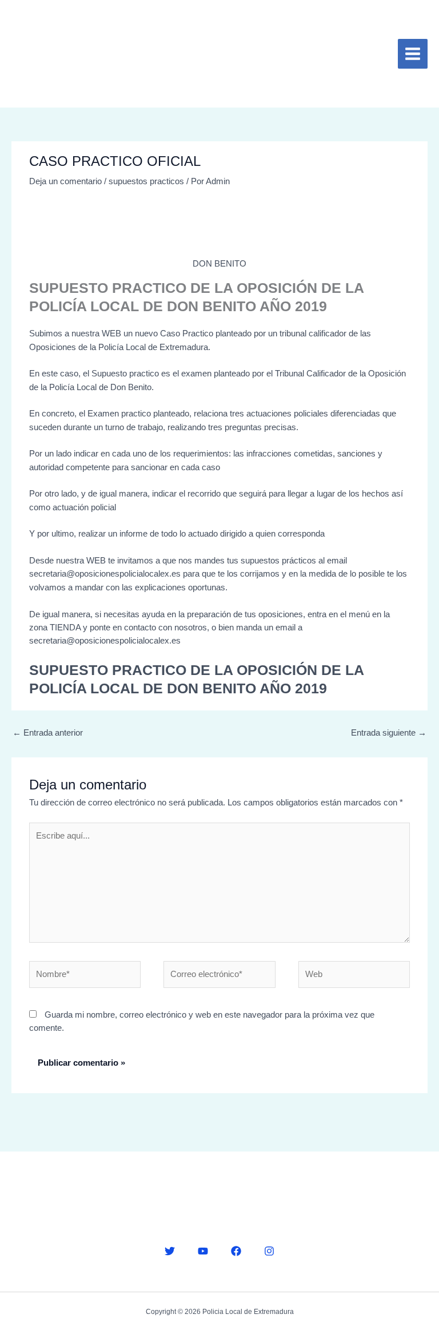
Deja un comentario (65, 181)
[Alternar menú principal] (413, 54)
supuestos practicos (146, 181)
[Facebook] (236, 1251)
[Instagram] (269, 1251)
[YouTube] (203, 1251)
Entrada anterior (48, 732)
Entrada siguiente (388, 732)
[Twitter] (170, 1251)
